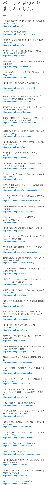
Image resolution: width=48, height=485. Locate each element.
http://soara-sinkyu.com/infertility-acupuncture (21, 200)
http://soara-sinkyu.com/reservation (17, 373)
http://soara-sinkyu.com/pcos (14, 306)
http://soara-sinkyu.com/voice (15, 464)
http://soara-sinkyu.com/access (15, 45)
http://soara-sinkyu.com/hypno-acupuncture (20, 190)
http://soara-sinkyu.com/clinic (15, 77)
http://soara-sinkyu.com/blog (14, 55)
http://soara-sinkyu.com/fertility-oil (16, 157)
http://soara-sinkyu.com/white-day (16, 483)
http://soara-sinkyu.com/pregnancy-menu (19, 319)
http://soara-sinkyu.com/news (15, 295)
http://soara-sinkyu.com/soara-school (18, 405)
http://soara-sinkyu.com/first (14, 179)
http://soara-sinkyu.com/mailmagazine (18, 241)
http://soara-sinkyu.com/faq (14, 147)
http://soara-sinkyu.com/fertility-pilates (18, 168)
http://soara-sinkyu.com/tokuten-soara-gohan (21, 454)
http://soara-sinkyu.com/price (15, 340)
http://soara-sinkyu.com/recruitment (17, 362)
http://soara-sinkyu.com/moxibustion (17, 284)
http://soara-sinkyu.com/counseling (17, 101)
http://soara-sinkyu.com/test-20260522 (18, 437)
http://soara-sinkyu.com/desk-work (17, 112)
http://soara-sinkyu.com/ (13, 26)
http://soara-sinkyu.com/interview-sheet (19, 211)
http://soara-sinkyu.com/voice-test (16, 475)
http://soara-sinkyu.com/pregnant (16, 330)
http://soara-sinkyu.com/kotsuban (16, 230)
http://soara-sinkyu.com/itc (13, 222)
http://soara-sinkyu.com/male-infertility (18, 262)
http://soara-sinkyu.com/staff (14, 416)
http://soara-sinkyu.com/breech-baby (18, 66)
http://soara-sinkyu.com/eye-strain (17, 136)
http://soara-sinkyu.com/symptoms (17, 426)
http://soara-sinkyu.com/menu (15, 273)
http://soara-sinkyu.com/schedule (16, 383)
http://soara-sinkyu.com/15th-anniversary (19, 34)
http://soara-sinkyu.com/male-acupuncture (20, 252)
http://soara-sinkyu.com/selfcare (16, 397)
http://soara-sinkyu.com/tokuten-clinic (18, 445)
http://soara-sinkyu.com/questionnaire (18, 351)
